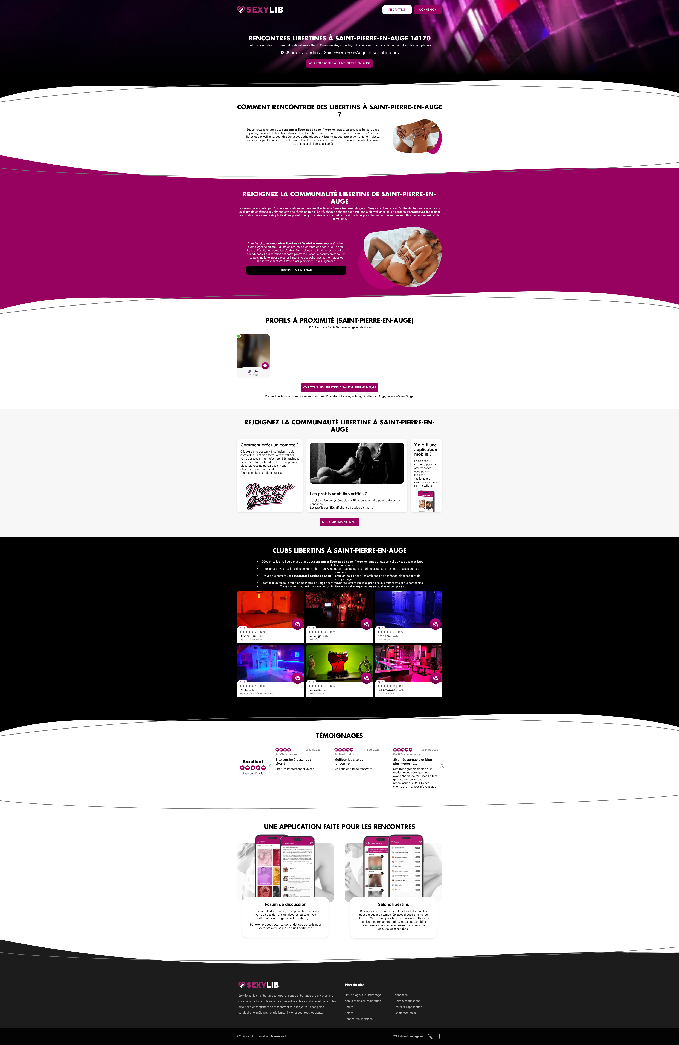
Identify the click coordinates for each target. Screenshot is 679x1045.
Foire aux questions (407, 1001)
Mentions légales (412, 1036)
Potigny (356, 396)
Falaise (345, 396)
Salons (349, 1013)
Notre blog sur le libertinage (363, 995)
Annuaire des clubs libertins (363, 1001)
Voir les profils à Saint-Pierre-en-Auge (339, 63)
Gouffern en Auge (374, 396)
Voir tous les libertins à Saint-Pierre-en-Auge (339, 387)
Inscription (397, 9)
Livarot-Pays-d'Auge (400, 396)
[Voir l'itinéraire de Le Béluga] (366, 624)
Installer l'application (408, 1007)
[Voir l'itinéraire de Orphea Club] (297, 624)
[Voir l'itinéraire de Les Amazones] (435, 678)
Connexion (428, 9)
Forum (349, 1007)
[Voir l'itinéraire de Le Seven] (366, 678)
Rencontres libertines (359, 1019)
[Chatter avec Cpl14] (265, 365)
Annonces (401, 995)
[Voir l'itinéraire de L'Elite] (297, 678)
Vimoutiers (333, 396)
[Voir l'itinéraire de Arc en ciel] (435, 624)
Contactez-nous (405, 1013)
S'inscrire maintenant (296, 270)
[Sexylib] (430, 1036)
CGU (396, 1036)
